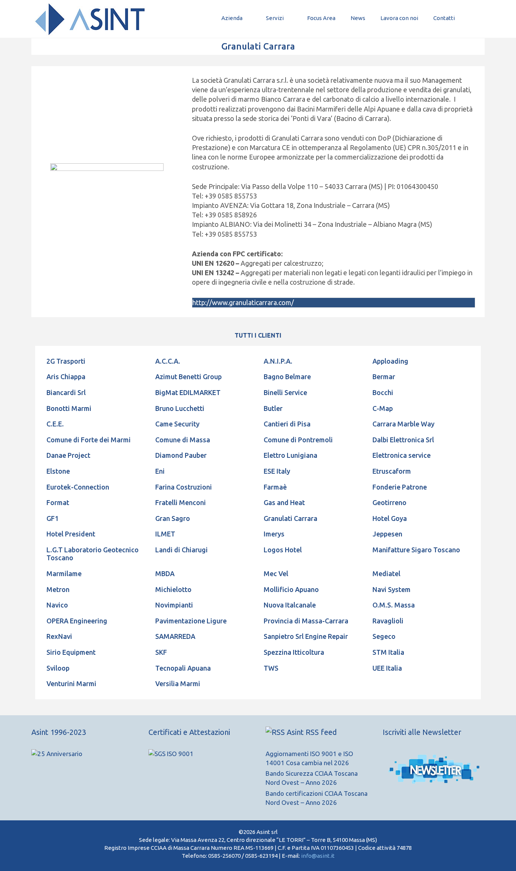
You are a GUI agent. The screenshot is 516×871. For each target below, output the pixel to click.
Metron (58, 589)
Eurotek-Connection (77, 487)
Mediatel (386, 573)
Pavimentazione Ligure (191, 621)
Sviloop (58, 668)
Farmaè (275, 487)
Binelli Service (285, 392)
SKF (161, 652)
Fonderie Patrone (399, 487)
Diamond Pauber (181, 455)
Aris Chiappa (65, 376)
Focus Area (321, 18)
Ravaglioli (387, 621)
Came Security (177, 424)
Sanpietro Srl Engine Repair (306, 636)
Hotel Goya (389, 518)
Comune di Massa (182, 439)
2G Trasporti (65, 361)
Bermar (383, 376)
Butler (273, 408)
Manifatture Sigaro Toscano (416, 549)
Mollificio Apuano (291, 589)
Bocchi (382, 392)
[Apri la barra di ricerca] (473, 18)
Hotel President (70, 534)
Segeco (383, 636)
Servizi (275, 18)
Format (57, 502)
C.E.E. (55, 424)
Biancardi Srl (66, 392)
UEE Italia (387, 668)
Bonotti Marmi (68, 408)
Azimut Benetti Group (188, 376)
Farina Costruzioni (183, 487)
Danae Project (68, 455)
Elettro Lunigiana (290, 455)
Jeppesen (387, 534)
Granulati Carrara (290, 518)
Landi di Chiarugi (181, 549)
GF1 (52, 518)
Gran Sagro (172, 518)
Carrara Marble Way (403, 424)
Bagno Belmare (287, 376)
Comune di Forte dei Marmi (88, 439)
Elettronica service (401, 455)
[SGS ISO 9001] (170, 753)
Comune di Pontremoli (298, 439)
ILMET (165, 534)
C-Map (382, 408)
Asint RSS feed (312, 732)
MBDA (165, 573)
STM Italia (388, 652)
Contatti (444, 18)
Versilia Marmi (177, 683)
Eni (160, 471)
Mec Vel (276, 573)
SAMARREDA (175, 636)
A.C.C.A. (167, 361)
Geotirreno (389, 502)
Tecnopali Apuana (183, 668)
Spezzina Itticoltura (294, 652)
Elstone (58, 471)
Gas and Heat (284, 502)
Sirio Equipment (71, 652)
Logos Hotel (283, 549)
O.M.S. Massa (393, 605)
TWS (271, 668)
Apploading (390, 361)
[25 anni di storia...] (56, 753)
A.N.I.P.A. (278, 361)
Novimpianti (174, 605)
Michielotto (173, 589)
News (358, 18)
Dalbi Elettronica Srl (403, 439)
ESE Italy (277, 471)
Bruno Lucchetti (179, 408)
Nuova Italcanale (290, 605)
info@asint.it (318, 855)
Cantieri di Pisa (287, 424)
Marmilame (64, 573)
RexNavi (59, 636)
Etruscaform (391, 471)
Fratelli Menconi (180, 502)
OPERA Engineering (76, 621)
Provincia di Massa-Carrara (306, 621)
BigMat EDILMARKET (188, 392)
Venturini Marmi (71, 683)
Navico (57, 605)
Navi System (391, 589)
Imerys (274, 534)
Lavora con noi (399, 18)
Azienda (232, 18)
